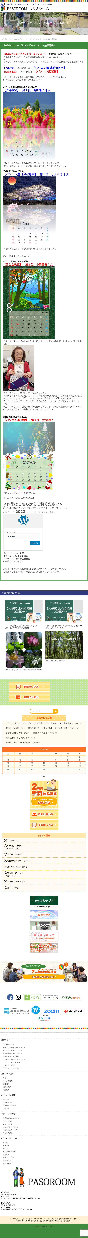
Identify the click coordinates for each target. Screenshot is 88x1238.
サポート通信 (7, 1121)
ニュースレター (8, 1124)
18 (20, 766)
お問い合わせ (7, 1160)
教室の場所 (7, 1163)
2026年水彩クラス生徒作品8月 (19, 742)
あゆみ (5, 1148)
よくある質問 (7, 1081)
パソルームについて (9, 1138)
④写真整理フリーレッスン (17, 860)
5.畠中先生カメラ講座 (11, 1056)
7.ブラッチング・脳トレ (11, 1062)
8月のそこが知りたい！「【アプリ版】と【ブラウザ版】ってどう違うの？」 (63, 627)
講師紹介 (6, 1084)
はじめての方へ (7, 1073)
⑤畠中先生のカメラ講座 (16, 867)
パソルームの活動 (8, 1095)
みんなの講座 (7, 1133)
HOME (4, 1035)
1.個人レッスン (8, 1044)
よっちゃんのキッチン (11, 1130)
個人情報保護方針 (9, 1151)
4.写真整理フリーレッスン (12, 1053)
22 (68, 766)
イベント (6, 1099)
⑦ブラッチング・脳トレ (16, 881)
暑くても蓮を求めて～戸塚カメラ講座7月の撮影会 (23, 670)
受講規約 (6, 1090)
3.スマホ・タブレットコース (13, 1050)
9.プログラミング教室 (11, 1068)
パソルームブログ (8, 1114)
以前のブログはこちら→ (11, 1118)
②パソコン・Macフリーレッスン (12, 847)
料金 (4, 1078)
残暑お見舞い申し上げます (55, 661)
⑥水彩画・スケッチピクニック (13, 874)
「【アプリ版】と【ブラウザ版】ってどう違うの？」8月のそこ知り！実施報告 (22, 627)
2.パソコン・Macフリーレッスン (15, 1047)
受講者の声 (7, 1087)
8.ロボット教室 (8, 1065)
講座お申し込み (8, 1157)
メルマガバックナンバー (12, 1127)
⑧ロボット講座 (11, 888)
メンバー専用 (7, 1102)
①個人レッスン (11, 840)
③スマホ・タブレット (14, 854)
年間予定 (6, 1108)
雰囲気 (5, 1143)
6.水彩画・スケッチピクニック (14, 1059)
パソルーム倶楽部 (9, 1105)
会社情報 (6, 1145)
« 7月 (43, 775)
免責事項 (6, 1154)
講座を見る (5, 1040)
